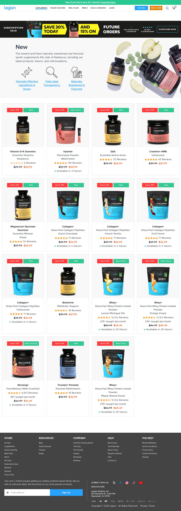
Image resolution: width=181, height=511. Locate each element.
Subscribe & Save (11, 464)
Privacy (143, 506)
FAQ (109, 457)
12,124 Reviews (165, 317)
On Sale (7, 443)
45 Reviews (165, 159)
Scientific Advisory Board (83, 443)
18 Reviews (74, 310)
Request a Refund (115, 454)
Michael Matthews (149, 443)
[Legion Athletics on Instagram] (127, 483)
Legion (16, 8)
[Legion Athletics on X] (114, 483)
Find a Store (156, 8)
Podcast (42, 450)
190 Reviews (75, 163)
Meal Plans (8, 454)
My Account (112, 443)
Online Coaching (10, 450)
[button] (59, 2)
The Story (77, 446)
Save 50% (141, 8)
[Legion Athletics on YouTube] (141, 483)
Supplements (9, 446)
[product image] (22, 130)
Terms (152, 506)
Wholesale (77, 457)
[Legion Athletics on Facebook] (120, 483)
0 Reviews (30, 163)
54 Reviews (29, 241)
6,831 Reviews (30, 393)
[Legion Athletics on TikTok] (134, 483)
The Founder (78, 450)
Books (41, 454)
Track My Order (113, 446)
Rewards (7, 468)
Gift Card (7, 461)
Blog (40, 443)
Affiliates (76, 461)
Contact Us (112, 461)
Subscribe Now (108, 2)
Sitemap (145, 457)
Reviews (7, 471)
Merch (6, 457)
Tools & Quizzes (45, 446)
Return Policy (113, 450)
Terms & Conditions (149, 446)
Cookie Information (149, 454)
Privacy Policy (147, 450)
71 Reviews (75, 238)
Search (167, 8)
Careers (76, 454)
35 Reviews (120, 159)
